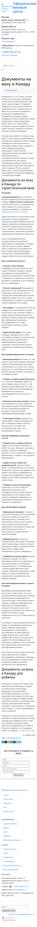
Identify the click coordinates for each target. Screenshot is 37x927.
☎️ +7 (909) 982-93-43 (18, 886)
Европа (6, 828)
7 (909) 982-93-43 (11, 52)
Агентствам (8, 799)
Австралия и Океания (12, 840)
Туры (5, 853)
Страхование (8, 861)
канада (9, 738)
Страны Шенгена (10, 824)
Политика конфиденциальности (21, 914)
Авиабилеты (8, 857)
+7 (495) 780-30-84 (26, 731)
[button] (34, 61)
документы (16, 738)
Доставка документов (12, 865)
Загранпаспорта (9, 849)
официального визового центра (15, 212)
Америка (6, 836)
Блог (5, 807)
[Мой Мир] (11, 742)
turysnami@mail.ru (9, 41)
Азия (5, 832)
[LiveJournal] (14, 742)
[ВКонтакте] (3, 742)
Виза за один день (10, 870)
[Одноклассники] (8, 742)
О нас (5, 795)
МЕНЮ (6, 61)
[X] (6, 742)
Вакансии (7, 803)
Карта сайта (8, 811)
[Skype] (17, 742)
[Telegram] (20, 742)
